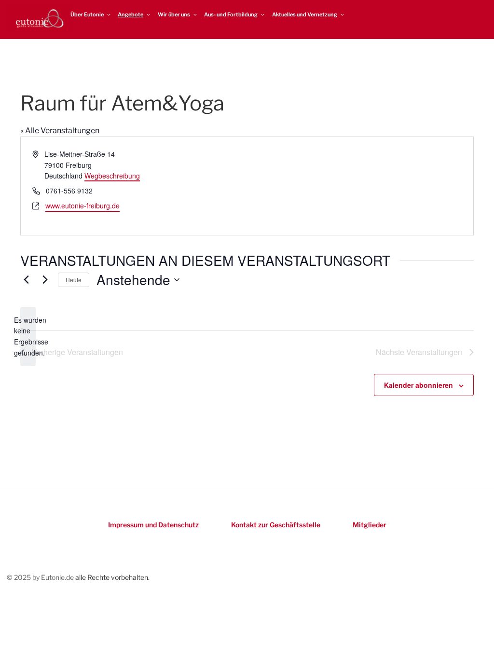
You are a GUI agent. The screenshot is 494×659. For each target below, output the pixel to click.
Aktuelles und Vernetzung (304, 14)
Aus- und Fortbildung (231, 14)
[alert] (28, 336)
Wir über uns (174, 14)
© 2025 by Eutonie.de (41, 577)
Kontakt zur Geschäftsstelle (275, 525)
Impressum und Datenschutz (153, 525)
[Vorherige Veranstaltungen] (26, 280)
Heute (74, 279)
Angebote (130, 14)
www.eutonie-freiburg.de (82, 205)
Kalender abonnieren (418, 385)
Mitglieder (369, 525)
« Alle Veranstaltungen (59, 130)
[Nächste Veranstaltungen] (45, 280)
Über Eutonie (87, 14)
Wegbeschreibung (112, 175)
